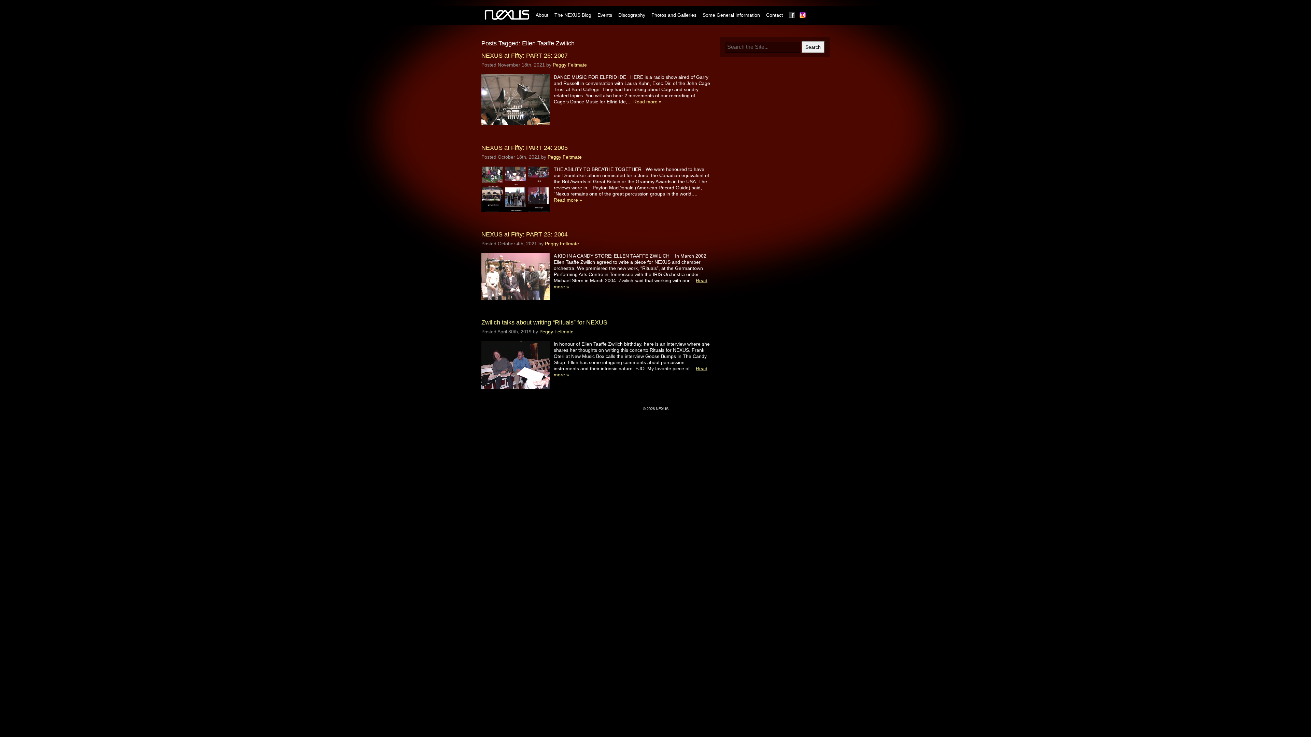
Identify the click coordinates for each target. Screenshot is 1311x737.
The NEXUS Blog (572, 15)
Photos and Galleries (673, 15)
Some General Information (731, 15)
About (542, 15)
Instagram (803, 15)
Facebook (792, 15)
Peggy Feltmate (570, 65)
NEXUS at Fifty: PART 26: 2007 (524, 55)
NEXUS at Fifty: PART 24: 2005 (524, 147)
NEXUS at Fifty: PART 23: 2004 (524, 234)
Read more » (647, 101)
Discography (631, 15)
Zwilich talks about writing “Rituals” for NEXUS (544, 322)
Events (604, 15)
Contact (774, 15)
